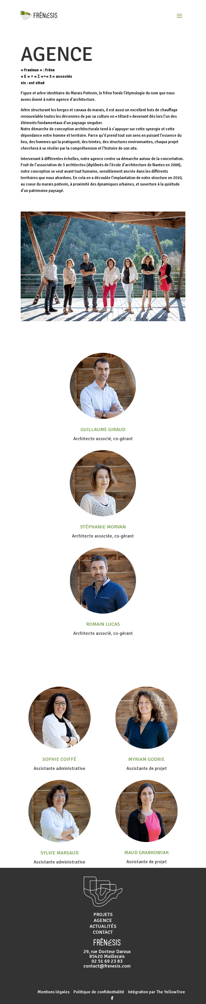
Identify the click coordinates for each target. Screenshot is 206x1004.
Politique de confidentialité (99, 992)
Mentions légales (53, 992)
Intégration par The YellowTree (156, 992)
